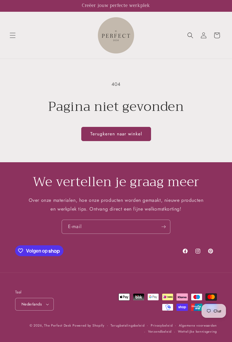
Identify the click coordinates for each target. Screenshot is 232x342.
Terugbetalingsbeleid (127, 325)
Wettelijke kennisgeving (197, 331)
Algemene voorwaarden (198, 325)
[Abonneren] (163, 227)
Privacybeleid (161, 325)
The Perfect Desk (57, 325)
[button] (12, 35)
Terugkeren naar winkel (116, 134)
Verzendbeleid (160, 331)
